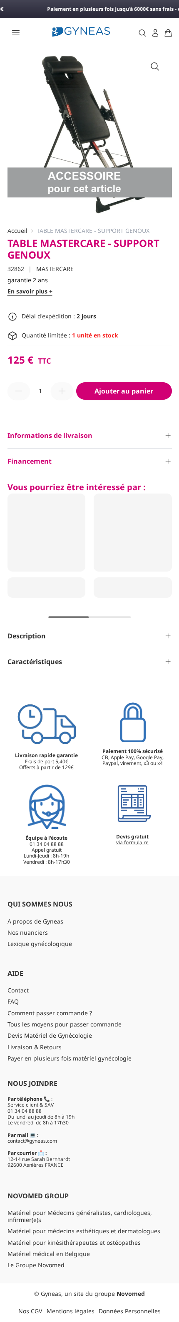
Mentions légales (70, 1311)
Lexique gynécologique (39, 944)
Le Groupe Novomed (36, 1265)
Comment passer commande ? (49, 1013)
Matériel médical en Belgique (48, 1254)
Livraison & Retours (34, 1047)
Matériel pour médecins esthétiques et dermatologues (83, 1231)
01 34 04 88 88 (24, 1110)
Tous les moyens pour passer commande (64, 1024)
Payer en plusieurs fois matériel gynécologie (69, 1058)
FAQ (13, 1001)
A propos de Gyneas (35, 921)
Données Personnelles (130, 1311)
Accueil (17, 231)
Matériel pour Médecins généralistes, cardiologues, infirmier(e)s (79, 1216)
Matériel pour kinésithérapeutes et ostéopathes (74, 1242)
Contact (18, 990)
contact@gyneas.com (32, 1140)
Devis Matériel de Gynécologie (49, 1035)
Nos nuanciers (27, 932)
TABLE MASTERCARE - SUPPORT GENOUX (93, 231)
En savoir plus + (29, 291)
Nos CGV (30, 1311)
